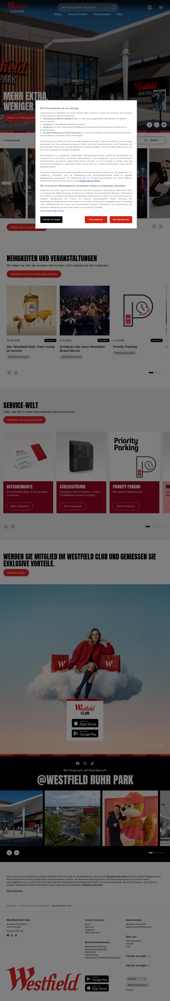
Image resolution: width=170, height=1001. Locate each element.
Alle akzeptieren (121, 219)
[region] (86, 164)
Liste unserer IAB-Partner (52, 211)
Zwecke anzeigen (51, 219)
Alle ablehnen (96, 219)
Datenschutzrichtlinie (90, 181)
